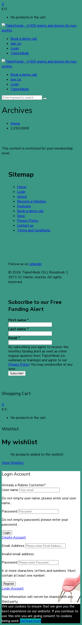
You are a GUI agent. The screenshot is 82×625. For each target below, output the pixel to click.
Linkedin (35, 264)
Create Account (14, 537)
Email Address (13, 545)
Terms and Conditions (33, 230)
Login (14, 48)
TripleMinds (19, 53)
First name (18, 320)
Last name (18, 329)
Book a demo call (23, 38)
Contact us (25, 225)
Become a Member (31, 201)
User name (10, 490)
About (22, 196)
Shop (21, 215)
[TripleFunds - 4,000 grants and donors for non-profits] (41, 30)
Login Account (13, 588)
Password (9, 511)
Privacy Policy (27, 220)
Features (24, 206)
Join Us (15, 43)
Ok (22, 620)
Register (8, 583)
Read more (32, 620)
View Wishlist (13, 462)
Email (14, 338)
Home (15, 123)
